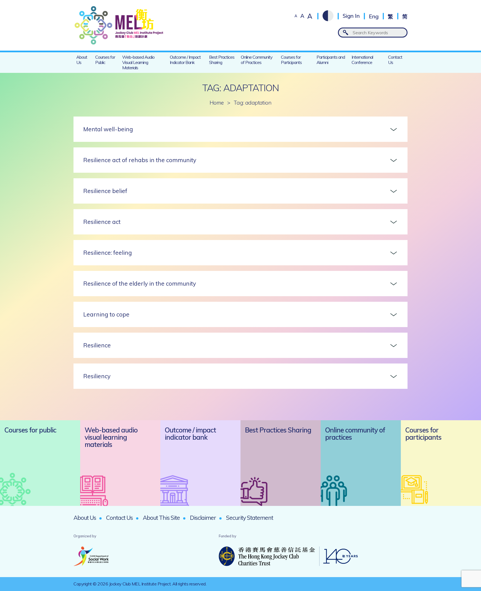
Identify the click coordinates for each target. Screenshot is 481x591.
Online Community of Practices (257, 59)
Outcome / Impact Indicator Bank (185, 59)
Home (217, 102)
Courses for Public (105, 59)
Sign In (351, 16)
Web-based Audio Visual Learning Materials (138, 62)
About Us (81, 59)
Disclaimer (203, 517)
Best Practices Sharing (221, 59)
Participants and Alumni (330, 59)
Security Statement (249, 517)
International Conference (362, 59)
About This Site (161, 517)
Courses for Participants (291, 59)
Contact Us (395, 59)
